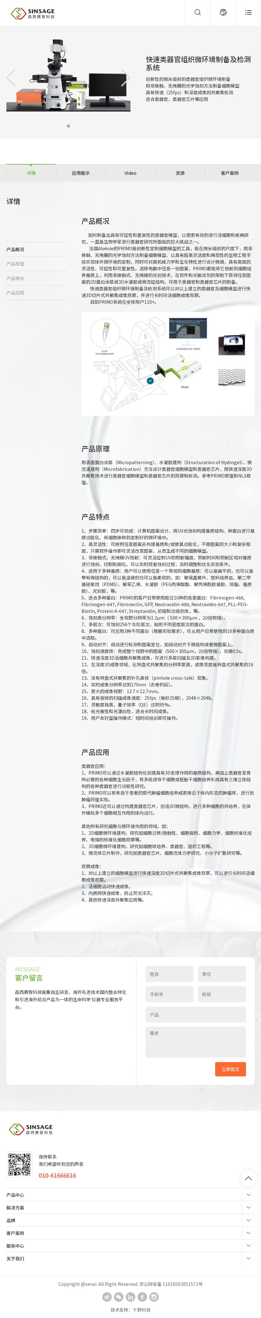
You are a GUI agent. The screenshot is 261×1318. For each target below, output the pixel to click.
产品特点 (15, 278)
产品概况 (15, 249)
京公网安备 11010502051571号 (171, 1284)
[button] (68, 126)
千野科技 (142, 1310)
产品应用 (15, 292)
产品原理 (15, 263)
